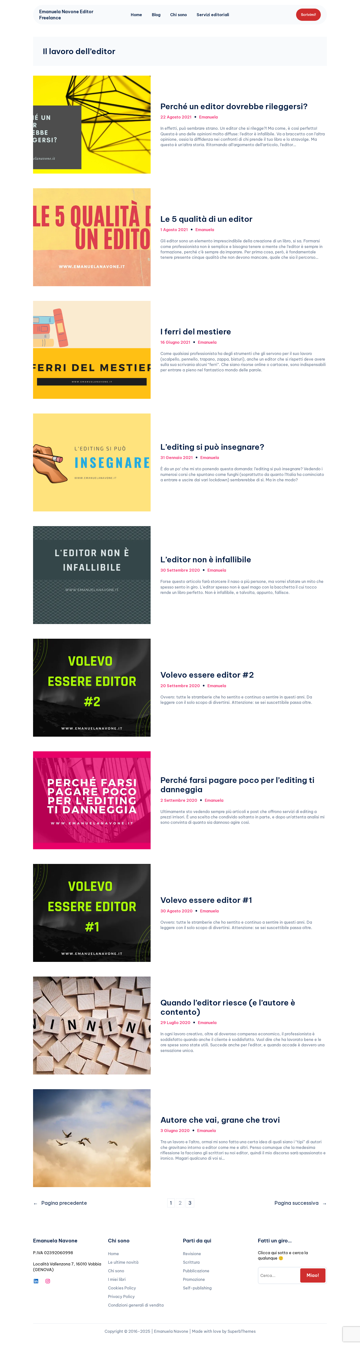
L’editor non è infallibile (205, 559)
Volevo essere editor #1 (206, 900)
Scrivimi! (308, 14)
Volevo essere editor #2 (207, 674)
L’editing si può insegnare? (212, 446)
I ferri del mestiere (195, 331)
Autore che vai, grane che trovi (220, 1119)
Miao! (313, 1275)
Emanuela (208, 117)
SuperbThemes (242, 1331)
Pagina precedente (60, 1203)
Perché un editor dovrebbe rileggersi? (234, 106)
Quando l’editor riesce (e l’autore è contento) (227, 1007)
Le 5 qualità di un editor (206, 219)
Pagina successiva (301, 1203)
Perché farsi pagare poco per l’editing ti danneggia (237, 784)
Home (136, 14)
